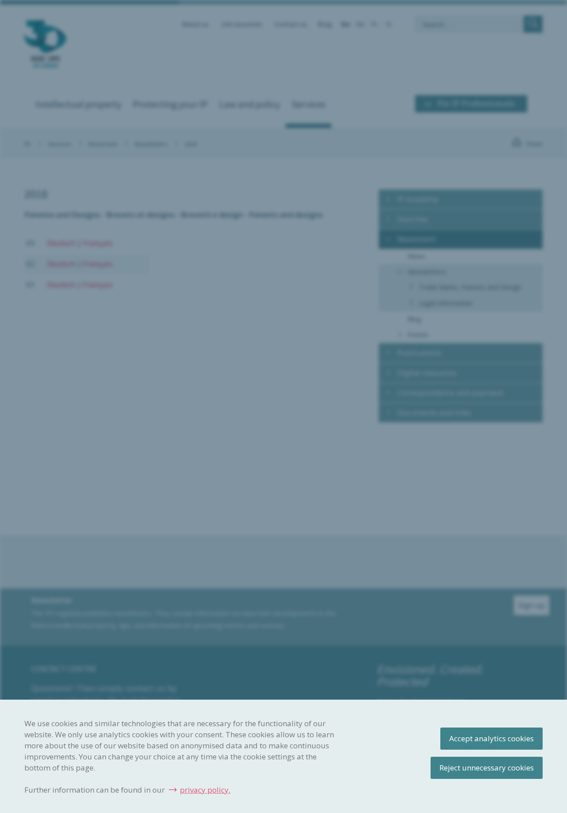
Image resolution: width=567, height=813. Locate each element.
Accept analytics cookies (491, 738)
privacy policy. (205, 790)
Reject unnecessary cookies (486, 768)
